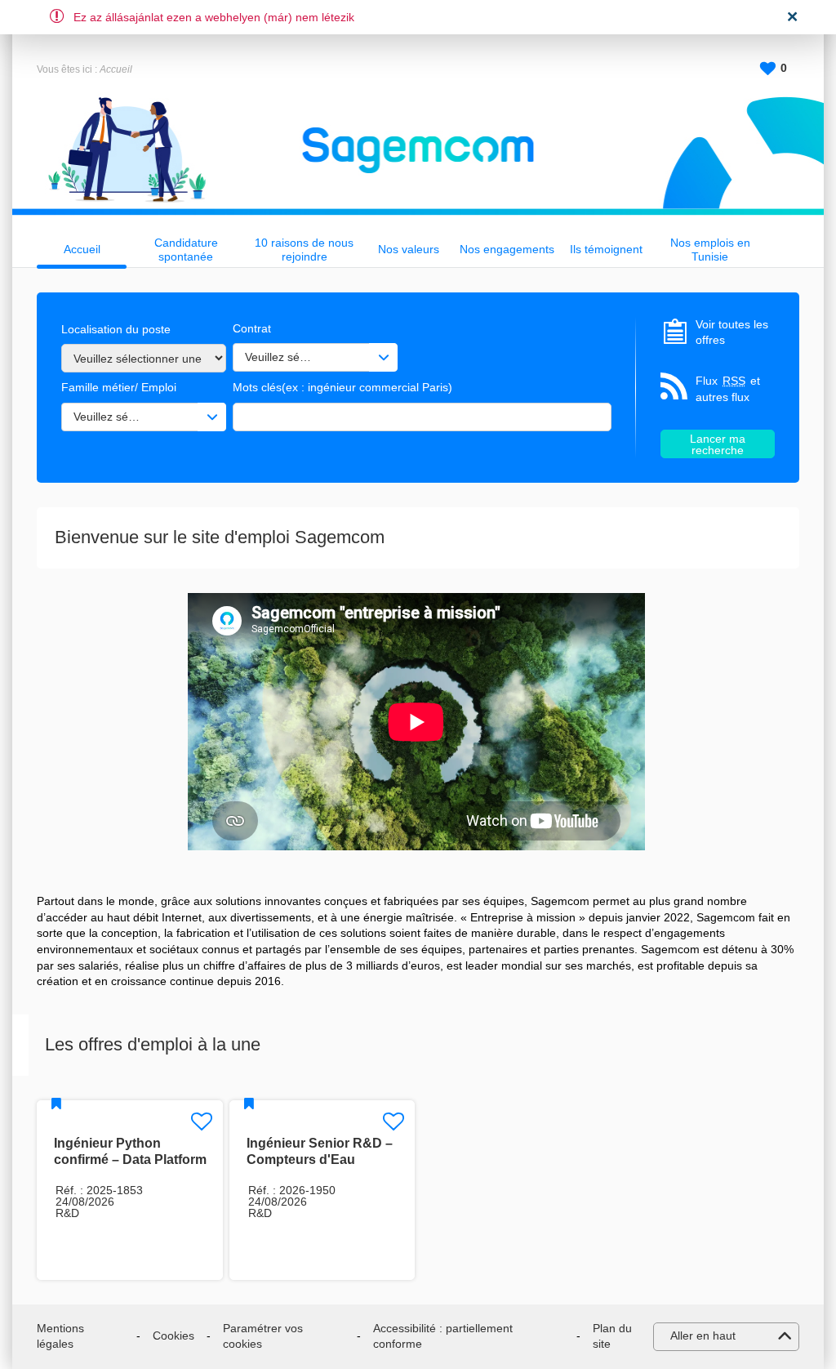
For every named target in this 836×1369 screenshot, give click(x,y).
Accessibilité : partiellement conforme (443, 1336)
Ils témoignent (606, 249)
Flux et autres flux (728, 389)
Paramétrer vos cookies (263, 1336)
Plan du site (612, 1336)
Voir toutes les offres (732, 332)
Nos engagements (507, 249)
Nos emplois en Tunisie (710, 249)
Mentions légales (60, 1336)
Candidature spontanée (186, 249)
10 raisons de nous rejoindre (304, 249)
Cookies (173, 1335)
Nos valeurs (408, 249)
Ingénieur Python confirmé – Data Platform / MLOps (130, 1159)
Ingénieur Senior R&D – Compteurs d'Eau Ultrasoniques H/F (320, 1159)
